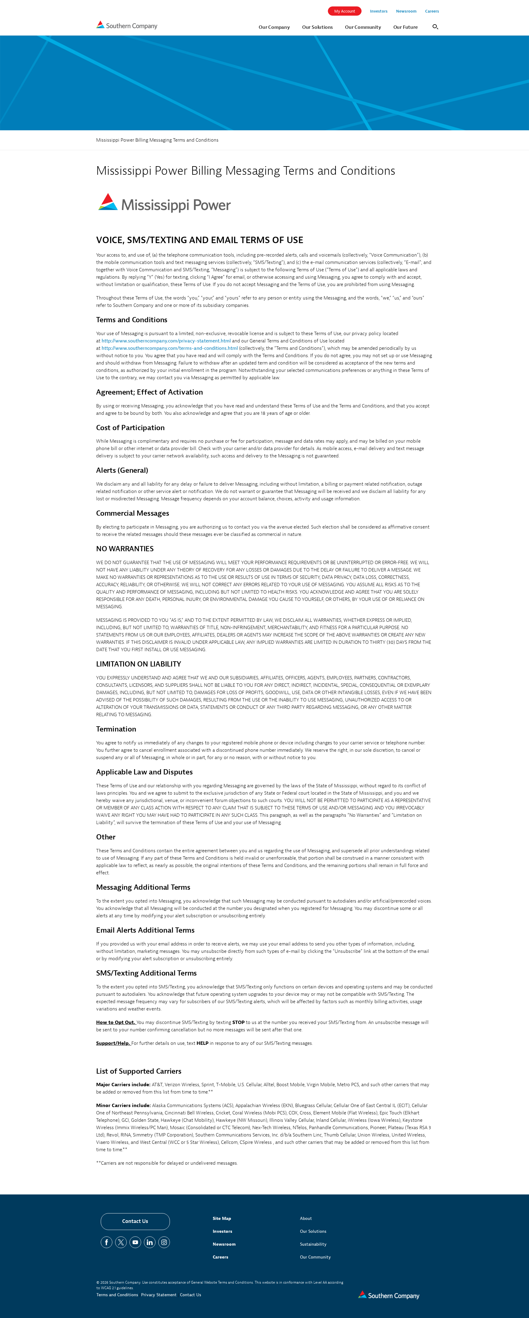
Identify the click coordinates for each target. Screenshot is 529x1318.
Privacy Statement (159, 1294)
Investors (222, 1231)
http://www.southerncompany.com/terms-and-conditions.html (170, 348)
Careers (220, 1257)
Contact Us (135, 1221)
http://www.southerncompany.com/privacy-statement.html (166, 341)
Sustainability (313, 1244)
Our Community (315, 1257)
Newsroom (224, 1244)
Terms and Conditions (117, 1294)
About (306, 1218)
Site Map (222, 1218)
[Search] (434, 26)
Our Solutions (313, 1231)
